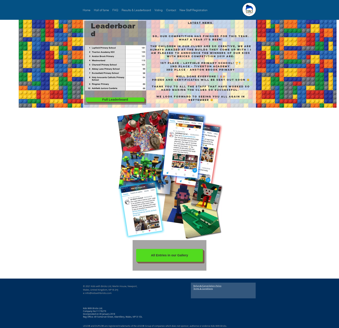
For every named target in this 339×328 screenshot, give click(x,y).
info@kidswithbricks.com (98, 293)
